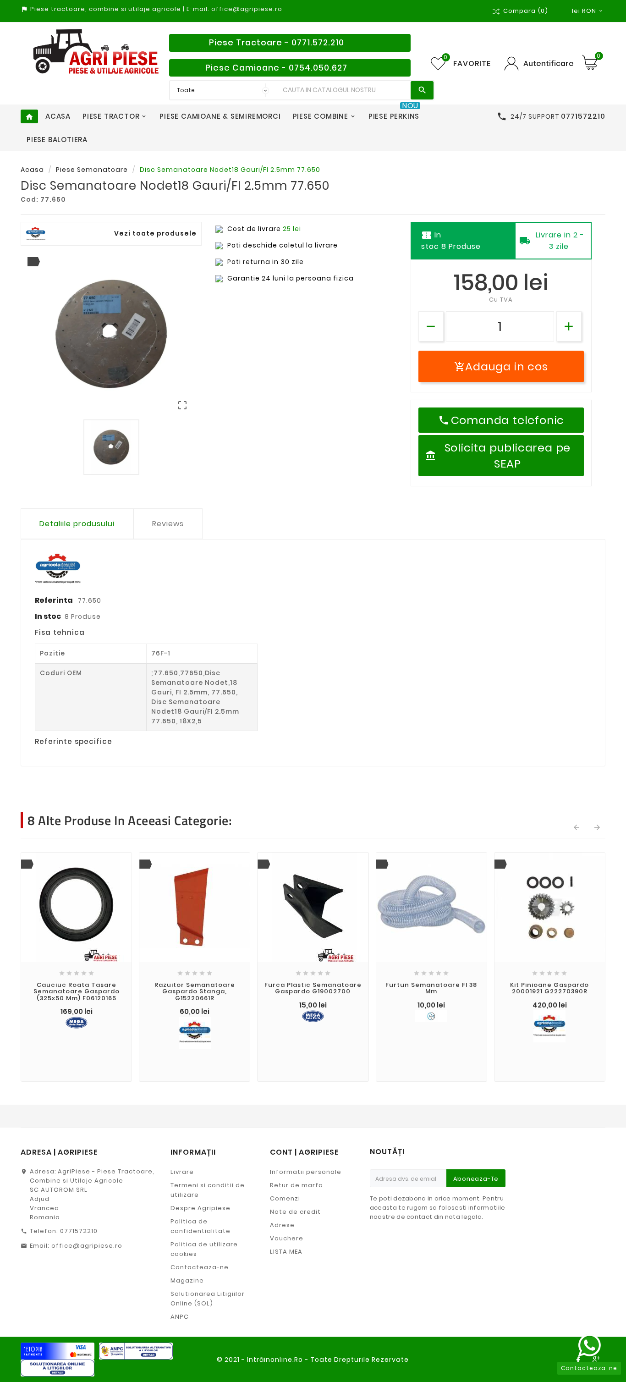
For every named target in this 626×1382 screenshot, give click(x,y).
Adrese (282, 1225)
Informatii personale (305, 1171)
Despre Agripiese (200, 1208)
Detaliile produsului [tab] (77, 523)
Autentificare (548, 63)
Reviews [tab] (168, 523)
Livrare (182, 1171)
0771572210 (79, 1231)
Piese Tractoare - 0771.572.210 (276, 42)
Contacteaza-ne (199, 1267)
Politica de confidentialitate (200, 1226)
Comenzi (285, 1198)
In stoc (48, 616)
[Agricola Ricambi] (194, 1033)
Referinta (54, 600)
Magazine (187, 1280)
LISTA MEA (286, 1251)
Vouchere (286, 1238)
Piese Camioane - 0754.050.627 (276, 67)
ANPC (179, 1316)
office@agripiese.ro (86, 1245)
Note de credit (295, 1211)
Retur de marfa (296, 1185)
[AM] (431, 1016)
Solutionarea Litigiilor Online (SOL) (207, 1298)
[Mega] (76, 1023)
